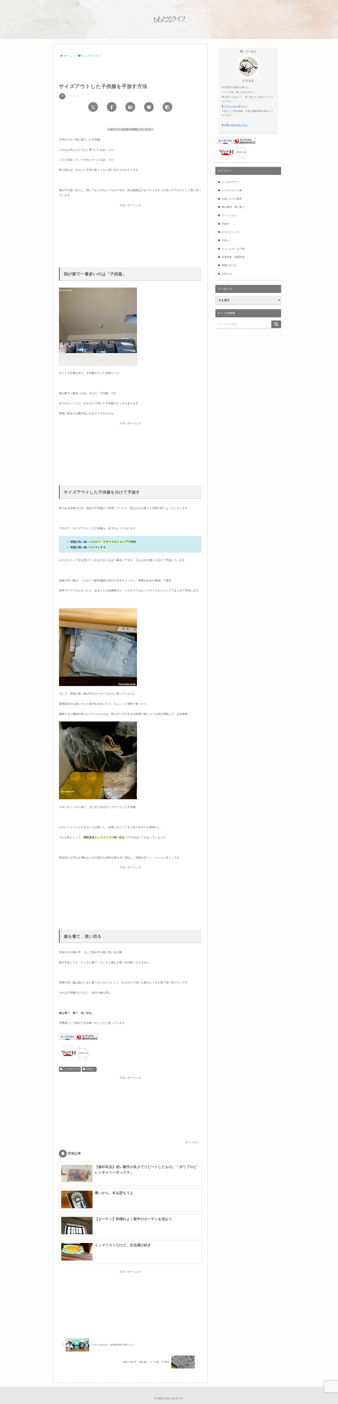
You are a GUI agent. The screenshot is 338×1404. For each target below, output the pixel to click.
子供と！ (90, 1069)
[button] (167, 107)
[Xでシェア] (93, 107)
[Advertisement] (130, 69)
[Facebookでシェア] (112, 107)
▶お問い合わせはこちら (234, 125)
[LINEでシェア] (149, 107)
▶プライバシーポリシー (234, 106)
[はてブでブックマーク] (130, 107)
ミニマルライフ (71, 1069)
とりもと (248, 80)
